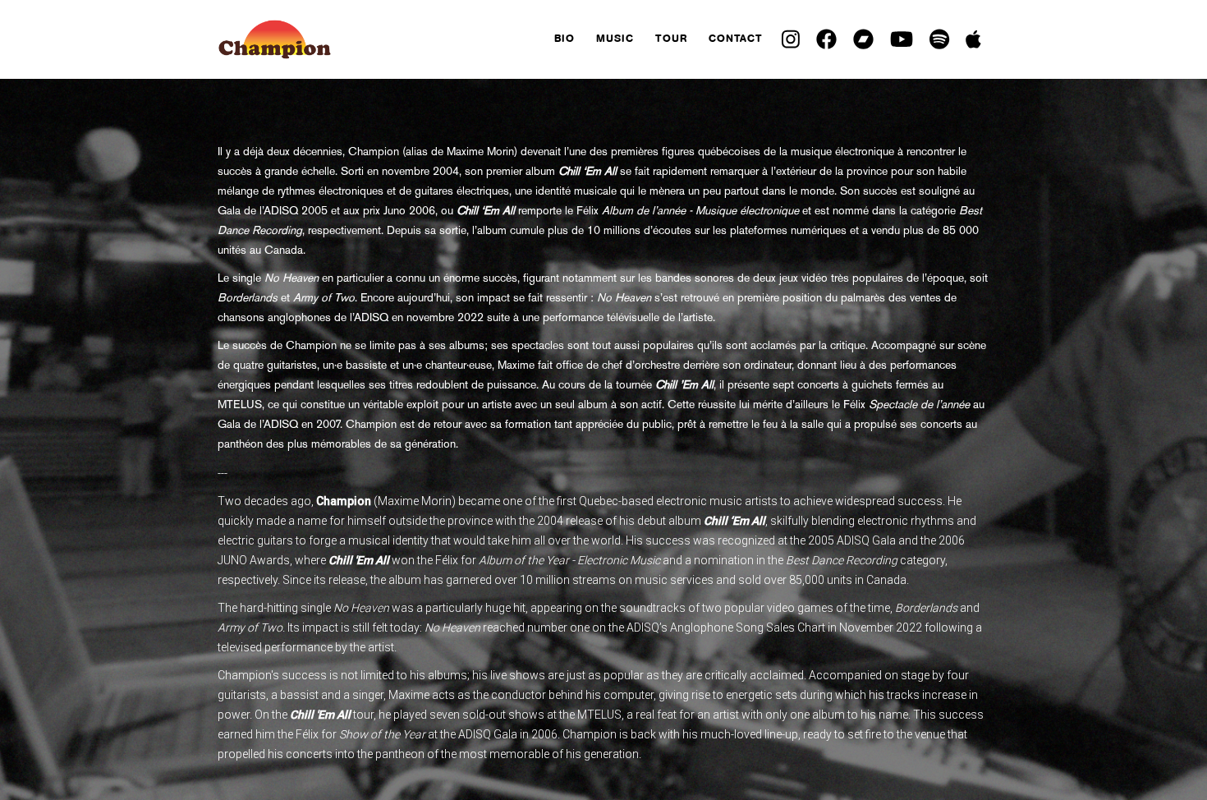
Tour (671, 38)
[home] (381, 39)
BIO (564, 38)
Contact (736, 38)
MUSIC (615, 38)
